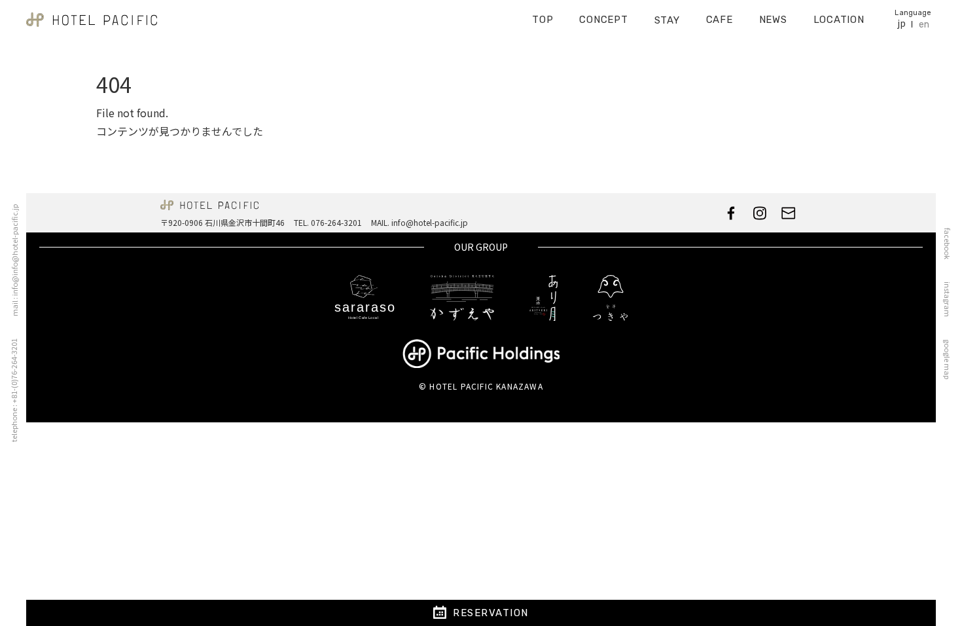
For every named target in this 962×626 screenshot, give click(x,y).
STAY (667, 20)
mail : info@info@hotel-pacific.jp (14, 260)
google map (947, 359)
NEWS (773, 20)
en (924, 24)
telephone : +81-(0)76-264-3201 (14, 390)
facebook (947, 243)
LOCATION (838, 20)
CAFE (719, 20)
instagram (947, 299)
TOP (542, 20)
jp (901, 23)
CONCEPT (603, 20)
